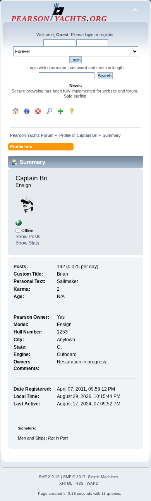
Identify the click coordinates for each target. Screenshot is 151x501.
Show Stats (27, 243)
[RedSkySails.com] (18, 224)
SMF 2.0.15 (49, 477)
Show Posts (27, 236)
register (106, 34)
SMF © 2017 (74, 477)
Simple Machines (103, 477)
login (89, 34)
